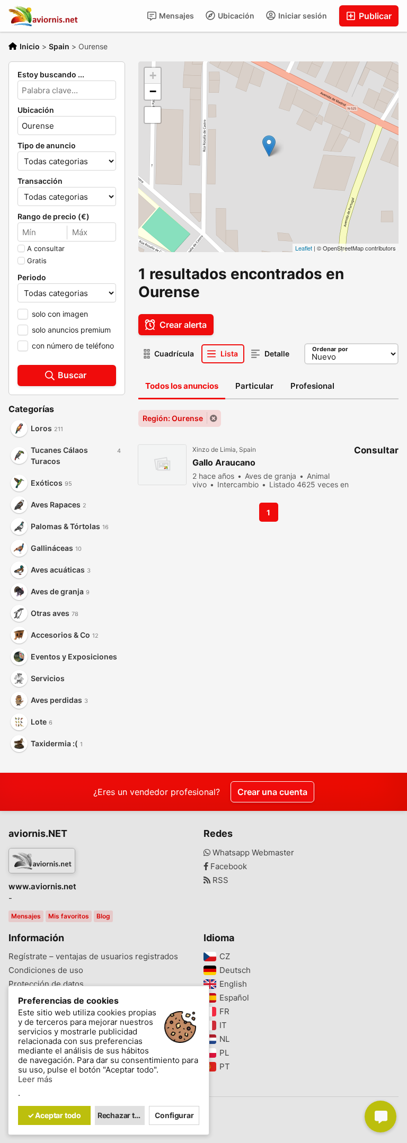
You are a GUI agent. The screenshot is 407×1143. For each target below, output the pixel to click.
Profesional (312, 386)
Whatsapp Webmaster (252, 853)
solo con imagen (60, 313)
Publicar (374, 16)
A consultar (46, 248)
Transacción (40, 181)
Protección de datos (46, 984)
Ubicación (235, 15)
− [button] (152, 91)
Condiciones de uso (45, 970)
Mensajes (175, 15)
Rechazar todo (121, 1115)
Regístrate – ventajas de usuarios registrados (93, 956)
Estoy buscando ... (50, 74)
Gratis (37, 260)
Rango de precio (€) (53, 216)
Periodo (31, 277)
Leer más (35, 1079)
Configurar (174, 1115)
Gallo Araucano (223, 463)
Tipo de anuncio (46, 145)
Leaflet (303, 248)
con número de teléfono (73, 345)
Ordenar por (330, 349)
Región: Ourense (173, 418)
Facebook (227, 866)
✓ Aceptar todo (54, 1115)
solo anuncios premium (71, 329)
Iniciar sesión (302, 15)
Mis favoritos (68, 916)
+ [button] (152, 75)
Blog (103, 916)
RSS (219, 880)
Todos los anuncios (181, 386)
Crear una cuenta (272, 792)
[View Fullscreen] (153, 115)
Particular (254, 386)
